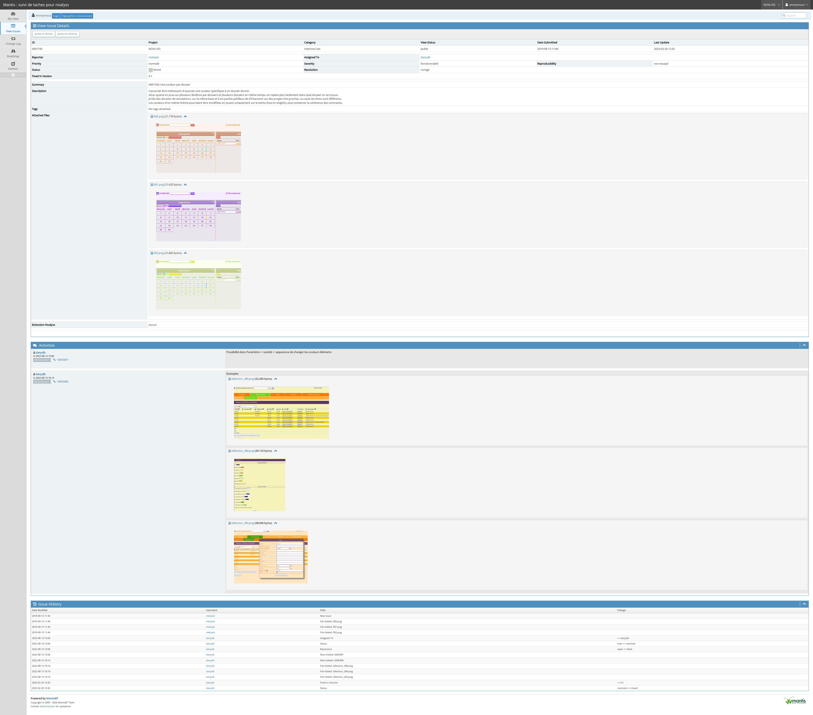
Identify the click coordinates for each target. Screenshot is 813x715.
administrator (47, 706)
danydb (425, 57)
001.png (159, 184)
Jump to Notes (44, 34)
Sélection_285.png (242, 379)
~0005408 (62, 381)
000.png (159, 116)
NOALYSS (770, 5)
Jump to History (67, 34)
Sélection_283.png (242, 523)
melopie (154, 57)
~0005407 (62, 360)
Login (56, 16)
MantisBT (52, 698)
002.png (159, 253)
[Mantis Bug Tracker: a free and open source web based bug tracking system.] (795, 700)
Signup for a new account (77, 16)
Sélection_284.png (242, 451)
